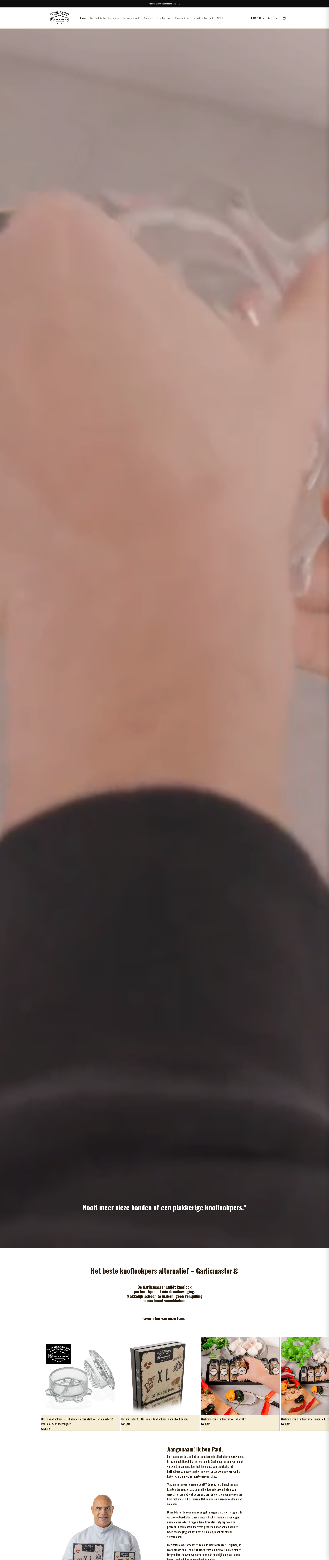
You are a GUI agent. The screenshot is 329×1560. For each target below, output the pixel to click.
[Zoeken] (269, 18)
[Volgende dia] (284, 1383)
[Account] (276, 18)
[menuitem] (220, 18)
